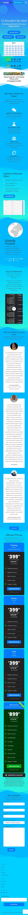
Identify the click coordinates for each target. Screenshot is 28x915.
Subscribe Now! (18, 2)
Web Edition (20, 37)
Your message (7, 826)
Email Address (5, 896)
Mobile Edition (8, 37)
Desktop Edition (14, 32)
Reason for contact (9, 820)
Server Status (4, 875)
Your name (6, 801)
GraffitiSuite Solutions (19, 912)
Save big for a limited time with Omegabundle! (14, 79)
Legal (2, 887)
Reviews (3, 872)
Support (3, 884)
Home (2, 867)
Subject (5, 814)
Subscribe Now (14, 589)
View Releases (9, 196)
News (2, 870)
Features (3, 881)
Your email (6, 808)
